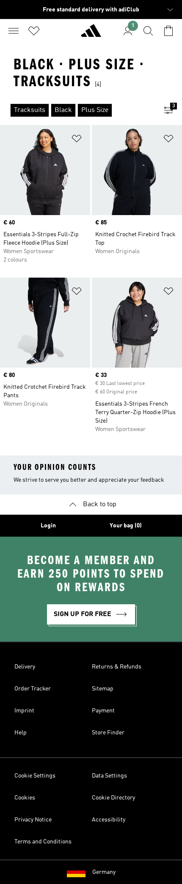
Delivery (24, 667)
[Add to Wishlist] (76, 140)
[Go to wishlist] (34, 31)
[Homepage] (91, 34)
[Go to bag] (168, 31)
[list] (77, 110)
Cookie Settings (34, 776)
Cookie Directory (113, 798)
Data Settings (109, 776)
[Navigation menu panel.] (13, 31)
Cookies (24, 798)
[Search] (148, 31)
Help (20, 733)
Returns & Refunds (116, 667)
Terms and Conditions (43, 842)
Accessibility (108, 820)
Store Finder (108, 733)
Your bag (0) (126, 526)
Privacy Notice (33, 820)
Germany (104, 872)
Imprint (24, 711)
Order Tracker (32, 689)
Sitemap (102, 689)
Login (48, 526)
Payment (103, 711)
